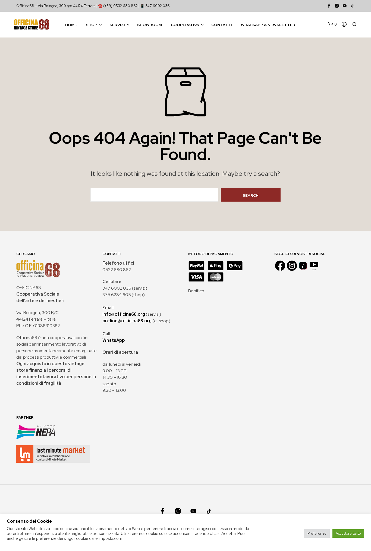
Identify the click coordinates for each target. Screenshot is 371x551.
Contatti (221, 24)
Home (71, 24)
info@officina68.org (123, 314)
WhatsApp (113, 340)
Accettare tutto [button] (348, 533)
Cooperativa (185, 24)
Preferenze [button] (316, 533)
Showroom (149, 24)
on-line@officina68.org (127, 321)
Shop (91, 24)
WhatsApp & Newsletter (268, 24)
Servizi (117, 24)
